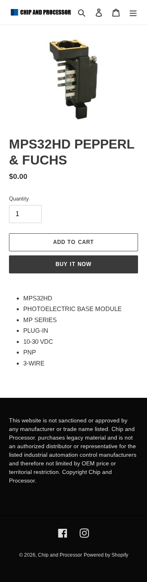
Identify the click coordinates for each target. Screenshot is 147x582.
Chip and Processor (60, 555)
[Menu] (133, 12)
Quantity (19, 199)
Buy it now (73, 264)
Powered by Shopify (106, 555)
